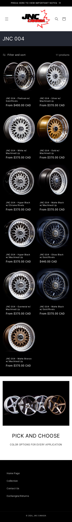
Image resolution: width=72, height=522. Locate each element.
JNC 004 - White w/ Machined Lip (16, 151)
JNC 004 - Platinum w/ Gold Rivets (18, 99)
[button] (6, 19)
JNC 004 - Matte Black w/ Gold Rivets (52, 308)
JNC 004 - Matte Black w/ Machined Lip (52, 203)
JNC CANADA (40, 516)
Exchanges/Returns (18, 496)
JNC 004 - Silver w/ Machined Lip (50, 99)
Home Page (13, 473)
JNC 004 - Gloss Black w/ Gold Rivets (52, 255)
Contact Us (13, 488)
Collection (12, 481)
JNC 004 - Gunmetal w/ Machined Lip (18, 308)
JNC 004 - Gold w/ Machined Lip (49, 151)
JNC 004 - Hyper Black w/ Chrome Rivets (18, 203)
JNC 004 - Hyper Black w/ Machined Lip (18, 255)
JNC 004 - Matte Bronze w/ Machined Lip (18, 360)
